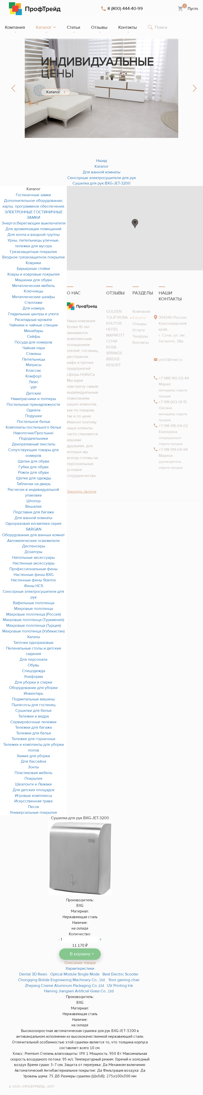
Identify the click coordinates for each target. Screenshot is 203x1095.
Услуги (138, 330)
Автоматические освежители (33, 540)
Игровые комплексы (33, 795)
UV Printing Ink (120, 985)
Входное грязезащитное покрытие (33, 257)
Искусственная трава (33, 801)
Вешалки (33, 506)
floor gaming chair (124, 980)
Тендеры (140, 336)
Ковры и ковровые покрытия (33, 274)
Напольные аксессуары (33, 557)
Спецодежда (33, 670)
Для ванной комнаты (33, 517)
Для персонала (33, 659)
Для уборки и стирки (33, 682)
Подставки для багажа (33, 512)
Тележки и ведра (33, 716)
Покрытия (33, 778)
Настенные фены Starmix (33, 580)
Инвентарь (33, 693)
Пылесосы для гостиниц (33, 704)
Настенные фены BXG (33, 574)
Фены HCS (33, 585)
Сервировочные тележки (33, 722)
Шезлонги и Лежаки (33, 784)
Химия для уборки (33, 755)
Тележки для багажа (33, 727)
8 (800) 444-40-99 (125, 8)
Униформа (33, 676)
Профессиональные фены (33, 568)
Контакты (140, 342)
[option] (101, 88)
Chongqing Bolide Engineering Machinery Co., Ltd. (62, 980)
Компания (141, 311)
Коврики (33, 262)
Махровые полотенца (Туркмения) (33, 619)
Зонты (33, 767)
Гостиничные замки (33, 194)
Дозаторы (33, 551)
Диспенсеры (33, 546)
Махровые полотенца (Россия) (33, 614)
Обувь (33, 665)
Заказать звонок (81, 491)
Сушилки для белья (33, 710)
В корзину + (82, 954)
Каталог (139, 317)
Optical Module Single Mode (75, 974)
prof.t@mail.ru (170, 359)
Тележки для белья (33, 733)
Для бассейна (33, 761)
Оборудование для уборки (33, 687)
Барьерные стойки (33, 268)
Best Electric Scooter (120, 974)
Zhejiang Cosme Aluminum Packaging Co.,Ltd (64, 985)
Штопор (33, 501)
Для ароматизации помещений (33, 228)
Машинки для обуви (33, 280)
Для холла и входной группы (33, 234)
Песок (33, 806)
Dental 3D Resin (33, 974)
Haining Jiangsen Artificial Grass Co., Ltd (79, 991)
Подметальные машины (33, 699)
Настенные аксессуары (33, 563)
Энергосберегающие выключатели (33, 223)
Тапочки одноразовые (33, 642)
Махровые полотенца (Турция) (33, 625)
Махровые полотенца (33, 608)
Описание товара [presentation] (80, 962)
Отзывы (139, 323)
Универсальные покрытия (33, 812)
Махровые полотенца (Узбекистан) (33, 631)
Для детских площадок (33, 789)
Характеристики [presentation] (80, 968)
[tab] (79, 963)
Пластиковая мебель (33, 772)
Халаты (33, 636)
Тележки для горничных (33, 738)
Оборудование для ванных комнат (33, 534)
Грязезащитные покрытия (33, 251)
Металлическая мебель (33, 285)
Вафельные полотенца (33, 602)
